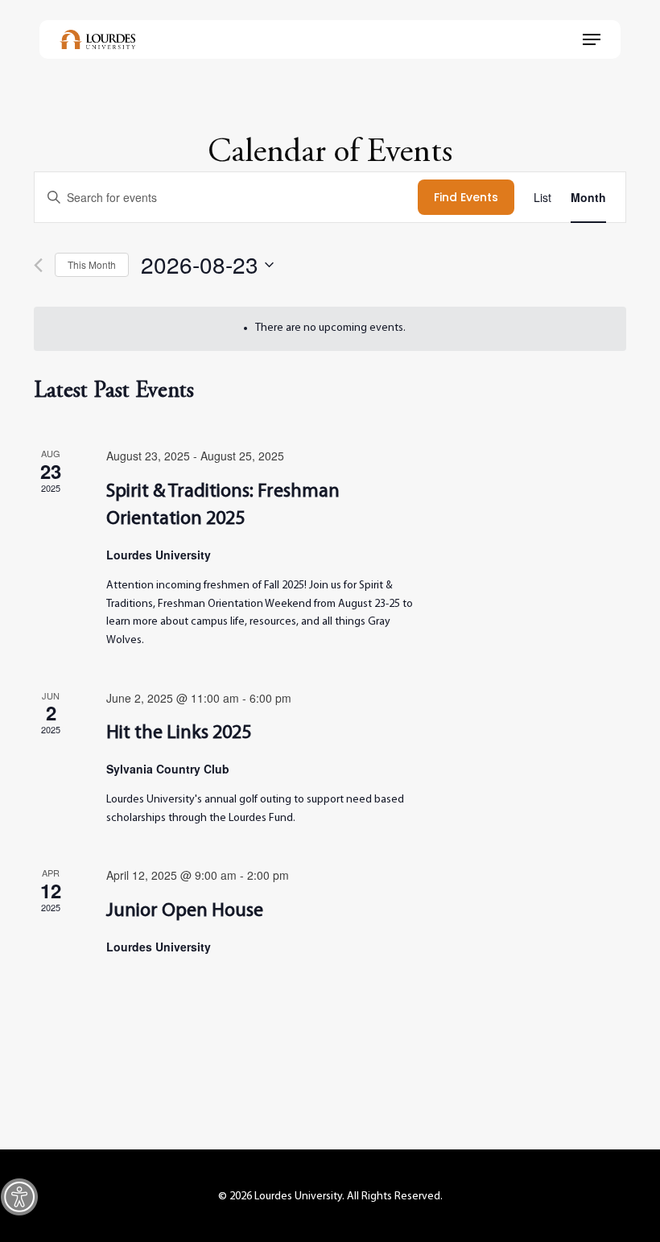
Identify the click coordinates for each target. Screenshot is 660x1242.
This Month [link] (92, 264)
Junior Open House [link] (184, 911)
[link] (19, 1197)
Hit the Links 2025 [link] (178, 733)
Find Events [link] (466, 197)
